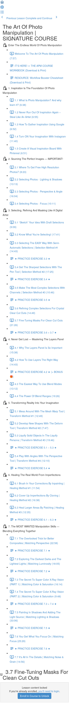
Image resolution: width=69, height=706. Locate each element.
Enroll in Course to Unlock (34, 696)
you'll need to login (48, 691)
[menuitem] (2, 8)
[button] (2, 3)
